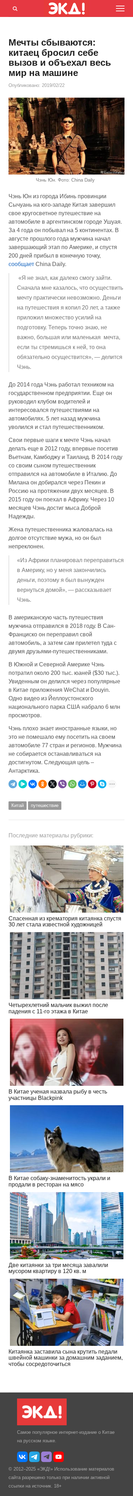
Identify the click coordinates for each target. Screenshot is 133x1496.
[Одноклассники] (42, 784)
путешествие (45, 805)
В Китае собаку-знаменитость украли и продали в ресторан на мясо (59, 1181)
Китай (17, 805)
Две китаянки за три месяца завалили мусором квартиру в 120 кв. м (58, 1268)
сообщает (21, 264)
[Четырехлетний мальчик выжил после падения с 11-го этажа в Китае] (66, 965)
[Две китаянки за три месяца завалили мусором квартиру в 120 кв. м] (66, 1225)
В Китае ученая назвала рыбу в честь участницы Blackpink (58, 1095)
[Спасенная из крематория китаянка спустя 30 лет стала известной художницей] (66, 879)
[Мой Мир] (82, 784)
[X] (52, 784)
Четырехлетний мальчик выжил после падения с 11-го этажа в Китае (58, 1008)
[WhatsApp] (72, 784)
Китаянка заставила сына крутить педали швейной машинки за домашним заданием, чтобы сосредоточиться (66, 1358)
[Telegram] (13, 784)
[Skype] (102, 784)
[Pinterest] (92, 784)
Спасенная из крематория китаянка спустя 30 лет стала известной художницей (65, 921)
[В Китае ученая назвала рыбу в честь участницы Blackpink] (66, 1052)
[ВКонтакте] (32, 784)
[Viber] (62, 784)
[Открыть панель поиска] (14, 7)
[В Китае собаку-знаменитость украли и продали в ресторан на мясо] (66, 1138)
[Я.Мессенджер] (22, 784)
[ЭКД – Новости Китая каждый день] (42, 1423)
